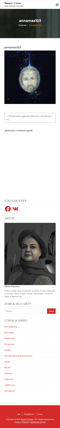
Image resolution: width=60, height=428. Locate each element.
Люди (7, 361)
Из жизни (9, 344)
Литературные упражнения (18, 355)
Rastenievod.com (38, 422)
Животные (9, 338)
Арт (19, 414)
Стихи (40, 414)
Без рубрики (10, 326)
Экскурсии (9, 390)
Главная (22, 25)
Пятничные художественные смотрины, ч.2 (29, 117)
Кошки (7, 350)
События (8, 379)
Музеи (7, 367)
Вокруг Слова (27, 419)
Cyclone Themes (21, 422)
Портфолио (29, 414)
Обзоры (8, 373)
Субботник (9, 385)
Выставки (9, 332)
